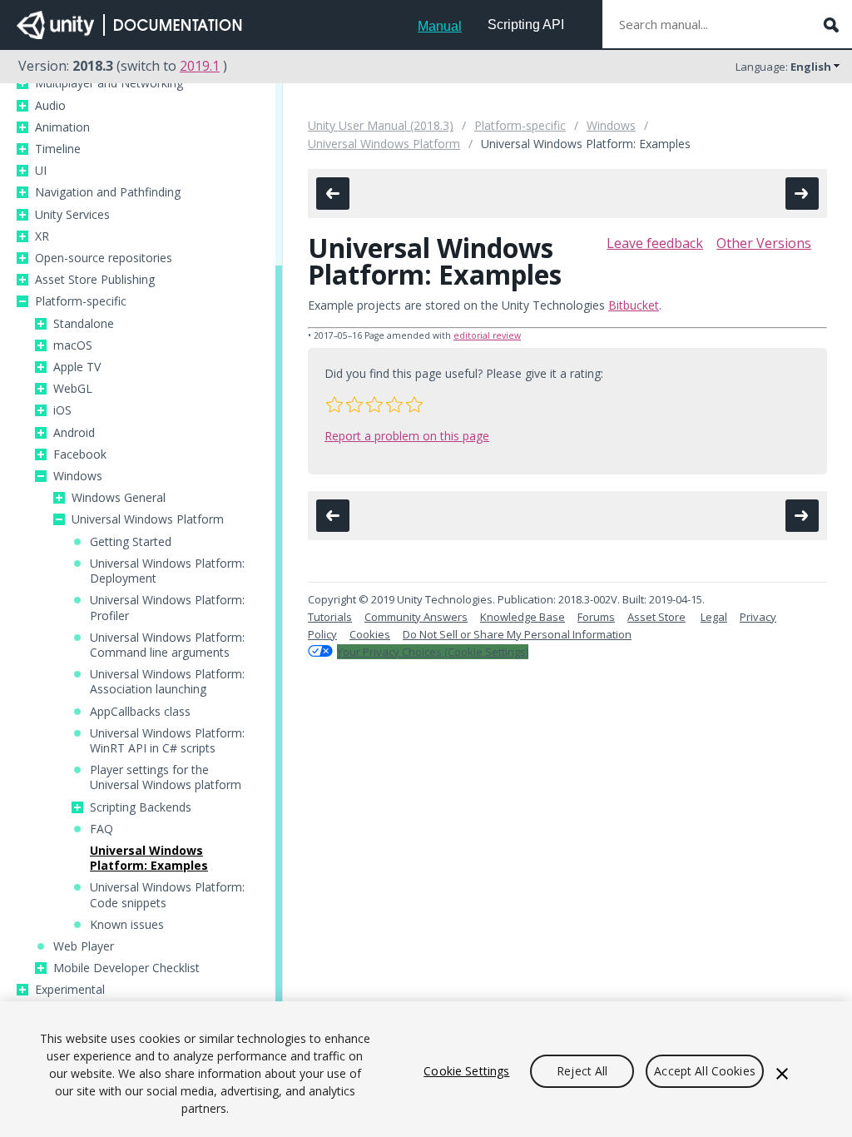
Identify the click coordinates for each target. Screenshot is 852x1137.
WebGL (72, 388)
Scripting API (526, 24)
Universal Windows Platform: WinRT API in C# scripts (167, 741)
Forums (596, 616)
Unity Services (72, 214)
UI (41, 170)
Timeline (58, 149)
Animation (62, 127)
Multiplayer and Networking (109, 83)
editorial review (487, 335)
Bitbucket (633, 305)
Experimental (70, 989)
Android (74, 432)
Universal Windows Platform (148, 519)
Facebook (79, 454)
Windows (77, 476)
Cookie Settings (466, 1071)
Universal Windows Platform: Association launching (167, 682)
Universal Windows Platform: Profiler (167, 608)
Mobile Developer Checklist (126, 968)
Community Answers (416, 616)
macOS (72, 345)
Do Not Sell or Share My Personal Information (517, 634)
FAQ (101, 829)
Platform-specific (80, 301)
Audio (50, 105)
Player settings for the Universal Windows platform (165, 777)
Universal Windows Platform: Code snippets (167, 895)
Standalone (83, 323)
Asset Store (656, 616)
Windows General (119, 497)
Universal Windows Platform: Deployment (167, 571)
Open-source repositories (103, 258)
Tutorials (330, 616)
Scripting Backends (140, 807)
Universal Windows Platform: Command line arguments (167, 645)
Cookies (369, 634)
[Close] (782, 1073)
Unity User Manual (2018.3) (380, 125)
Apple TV (77, 367)
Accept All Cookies (704, 1071)
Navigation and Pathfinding (108, 192)
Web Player (83, 946)
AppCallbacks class (140, 711)
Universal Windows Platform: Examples (149, 858)
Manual (440, 26)
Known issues (127, 924)
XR (42, 236)
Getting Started (130, 541)
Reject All (582, 1071)
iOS (62, 410)
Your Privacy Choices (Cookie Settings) (432, 651)
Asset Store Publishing (95, 279)
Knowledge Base (522, 616)
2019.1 (200, 66)
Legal (714, 616)
